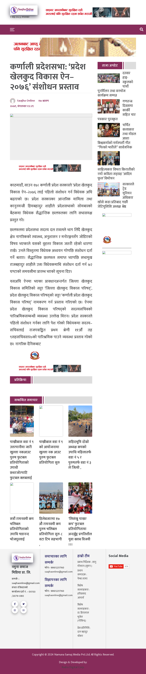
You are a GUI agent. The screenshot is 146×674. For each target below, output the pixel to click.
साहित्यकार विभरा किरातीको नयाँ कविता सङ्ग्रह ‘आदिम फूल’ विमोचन (116, 173)
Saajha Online (26, 100)
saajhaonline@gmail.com (57, 572)
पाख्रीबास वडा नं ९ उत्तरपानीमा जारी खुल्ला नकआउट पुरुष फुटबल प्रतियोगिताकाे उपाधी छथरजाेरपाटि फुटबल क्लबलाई (22, 459)
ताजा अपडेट (110, 65)
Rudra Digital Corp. (73, 667)
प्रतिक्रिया (20, 380)
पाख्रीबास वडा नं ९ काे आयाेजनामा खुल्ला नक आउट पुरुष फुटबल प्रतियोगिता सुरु (51, 452)
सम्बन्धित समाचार (26, 400)
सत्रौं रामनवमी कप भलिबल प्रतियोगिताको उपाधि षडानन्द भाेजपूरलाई (22, 529)
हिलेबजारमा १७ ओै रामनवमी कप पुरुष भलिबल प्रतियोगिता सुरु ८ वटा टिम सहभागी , (50, 531)
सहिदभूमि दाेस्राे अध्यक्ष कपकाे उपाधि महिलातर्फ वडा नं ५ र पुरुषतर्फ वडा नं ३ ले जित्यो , (79, 454)
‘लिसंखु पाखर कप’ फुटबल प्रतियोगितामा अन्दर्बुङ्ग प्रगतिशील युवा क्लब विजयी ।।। (80, 531)
